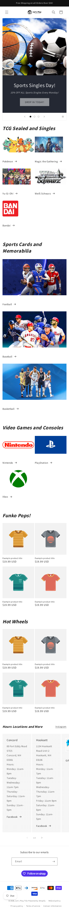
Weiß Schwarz (43, 193)
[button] (6, 12)
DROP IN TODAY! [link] (34, 102)
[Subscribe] (53, 861)
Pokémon (8, 161)
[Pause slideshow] (62, 116)
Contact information (52, 906)
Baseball (7, 356)
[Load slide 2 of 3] (34, 117)
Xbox (5, 496)
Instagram (60, 726)
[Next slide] (44, 116)
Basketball (9, 408)
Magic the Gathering (46, 161)
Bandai (7, 225)
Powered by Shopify (37, 901)
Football (7, 304)
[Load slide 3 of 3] (39, 117)
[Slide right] (42, 837)
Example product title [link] (12, 558)
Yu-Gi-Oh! (8, 193)
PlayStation (41, 462)
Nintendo (8, 462)
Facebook (12, 816)
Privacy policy (17, 906)
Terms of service (33, 906)
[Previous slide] (24, 116)
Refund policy (54, 901)
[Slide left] (27, 837)
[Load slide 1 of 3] (30, 117)
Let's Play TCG (21, 901)
